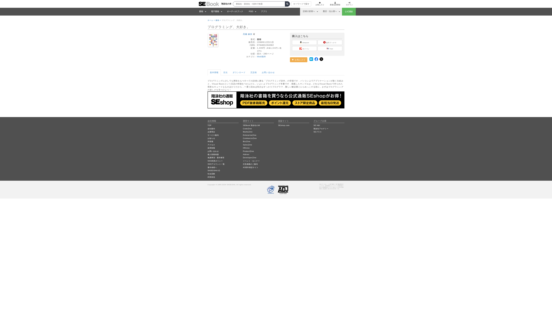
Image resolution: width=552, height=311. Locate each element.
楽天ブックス (331, 42)
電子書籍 (215, 11)
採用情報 (211, 148)
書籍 (201, 11)
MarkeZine (248, 132)
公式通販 (349, 11)
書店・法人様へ (330, 11)
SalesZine (247, 145)
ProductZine (248, 151)
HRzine (246, 148)
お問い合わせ (268, 72)
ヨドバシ (305, 49)
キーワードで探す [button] (301, 4)
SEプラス (318, 132)
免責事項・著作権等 (216, 158)
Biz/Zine (246, 142)
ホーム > (211, 20)
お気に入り (299, 60)
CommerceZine (250, 138)
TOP (209, 125)
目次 (225, 72)
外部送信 (211, 177)
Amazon (305, 42)
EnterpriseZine (249, 135)
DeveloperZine (249, 158)
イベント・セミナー (251, 161)
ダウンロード (239, 72)
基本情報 (214, 72)
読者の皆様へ (309, 11)
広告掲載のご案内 (250, 164)
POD (251, 11)
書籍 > (218, 20)
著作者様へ (212, 167)
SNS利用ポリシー (215, 161)
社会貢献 (211, 174)
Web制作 (261, 56)
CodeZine (247, 129)
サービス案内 (213, 135)
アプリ (264, 11)
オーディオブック (235, 11)
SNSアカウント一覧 (216, 164)
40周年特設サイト (250, 167)
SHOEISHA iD (214, 171)
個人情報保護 (213, 154)
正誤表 (253, 72)
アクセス (211, 145)
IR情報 (210, 142)
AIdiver (246, 154)
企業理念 (211, 132)
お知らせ (211, 138)
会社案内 (211, 129)
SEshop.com (284, 125)
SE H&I (317, 125)
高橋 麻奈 (247, 34)
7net (331, 49)
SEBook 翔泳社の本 (251, 125)
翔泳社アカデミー (321, 129)
